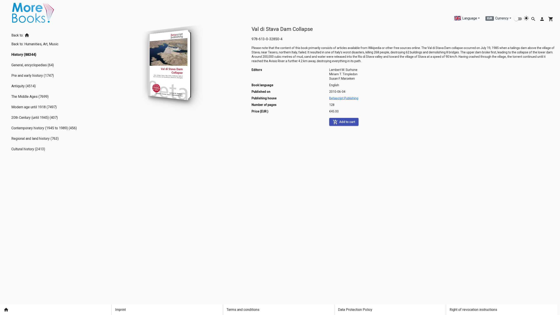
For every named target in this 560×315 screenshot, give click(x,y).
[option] (46, 34)
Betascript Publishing (343, 98)
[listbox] (46, 91)
